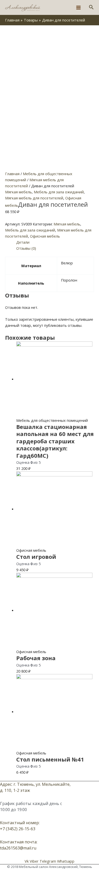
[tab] (55, 242)
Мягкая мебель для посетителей (34, 197)
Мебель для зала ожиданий (59, 191)
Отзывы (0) (26, 248)
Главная (12, 173)
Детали (22, 242)
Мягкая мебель (18, 191)
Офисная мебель (45, 236)
